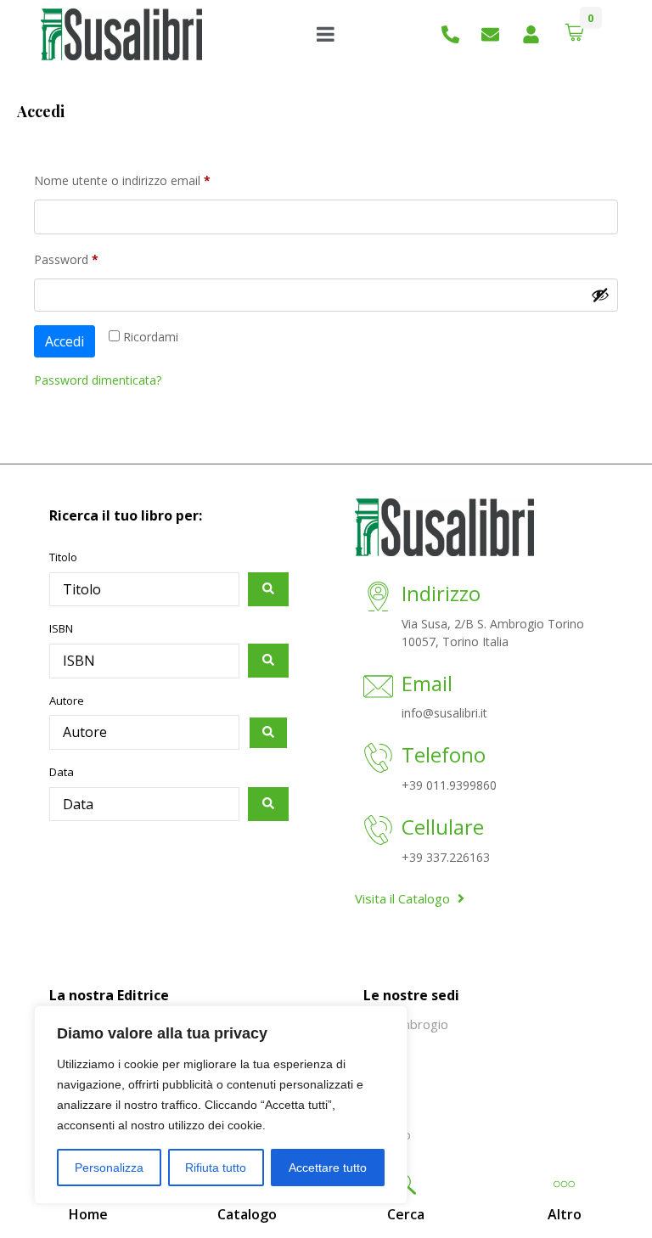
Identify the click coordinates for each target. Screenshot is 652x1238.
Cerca (405, 1214)
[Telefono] (378, 759)
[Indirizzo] (378, 598)
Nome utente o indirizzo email (147, 179)
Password (91, 257)
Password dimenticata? (97, 380)
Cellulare (443, 827)
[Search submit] (268, 589)
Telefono (444, 754)
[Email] (378, 688)
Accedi (64, 341)
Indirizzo (441, 593)
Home (88, 1214)
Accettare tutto (328, 1167)
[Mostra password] (600, 294)
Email (427, 683)
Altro (565, 1214)
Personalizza (109, 1167)
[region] (221, 1104)
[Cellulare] (378, 831)
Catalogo (247, 1214)
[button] (405, 1214)
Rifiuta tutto (215, 1167)
